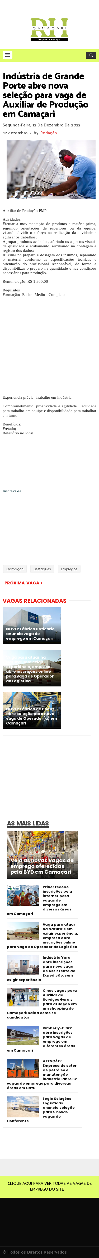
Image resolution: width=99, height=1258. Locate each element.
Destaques (42, 569)
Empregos (69, 569)
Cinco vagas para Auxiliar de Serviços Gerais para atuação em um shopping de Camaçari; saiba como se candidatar (42, 1004)
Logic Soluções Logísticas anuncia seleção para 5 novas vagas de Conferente (41, 1109)
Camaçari (14, 569)
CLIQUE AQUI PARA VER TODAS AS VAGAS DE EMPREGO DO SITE (50, 1186)
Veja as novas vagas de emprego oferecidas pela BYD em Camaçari (42, 866)
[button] (7, 55)
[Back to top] (86, 1245)
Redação (48, 133)
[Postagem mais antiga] (43, 583)
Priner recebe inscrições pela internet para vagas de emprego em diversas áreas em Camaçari (39, 900)
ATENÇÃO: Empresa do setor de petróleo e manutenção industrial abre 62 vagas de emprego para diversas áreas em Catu (42, 1074)
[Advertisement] (49, 346)
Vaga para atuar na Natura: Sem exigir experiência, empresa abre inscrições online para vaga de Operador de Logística (42, 935)
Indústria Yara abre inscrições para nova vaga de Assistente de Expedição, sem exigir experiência (41, 968)
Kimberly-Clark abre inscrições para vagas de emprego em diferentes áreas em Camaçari (41, 1039)
